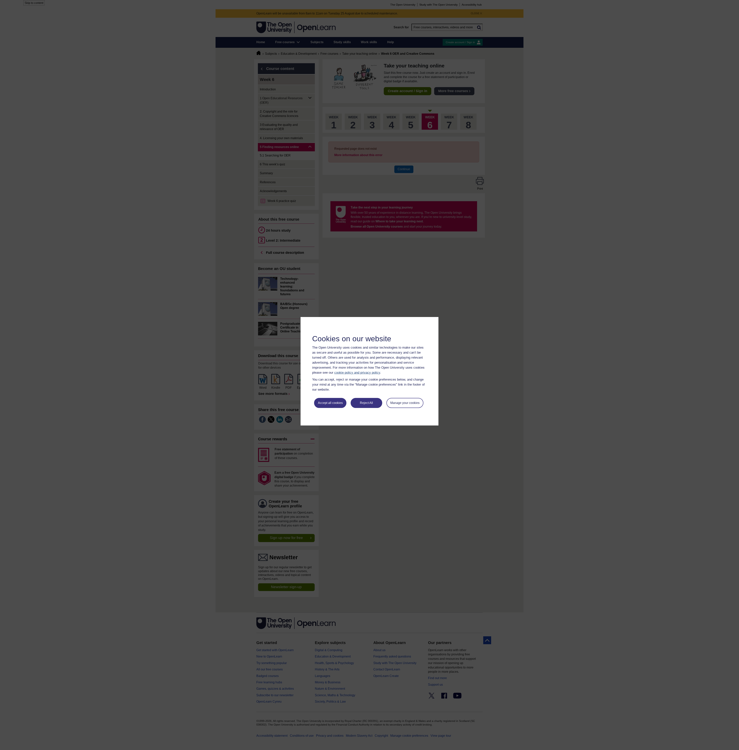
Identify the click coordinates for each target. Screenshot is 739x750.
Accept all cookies (330, 402)
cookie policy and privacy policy (357, 372)
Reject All (366, 402)
